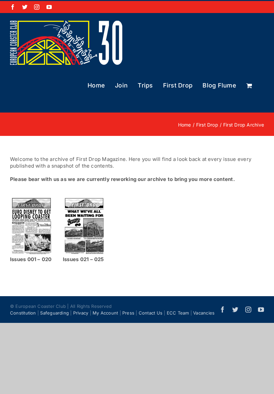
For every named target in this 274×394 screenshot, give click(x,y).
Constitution (23, 313)
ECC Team (178, 313)
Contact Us (150, 313)
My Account (105, 313)
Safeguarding (54, 313)
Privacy (81, 313)
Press (128, 313)
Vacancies (204, 313)
